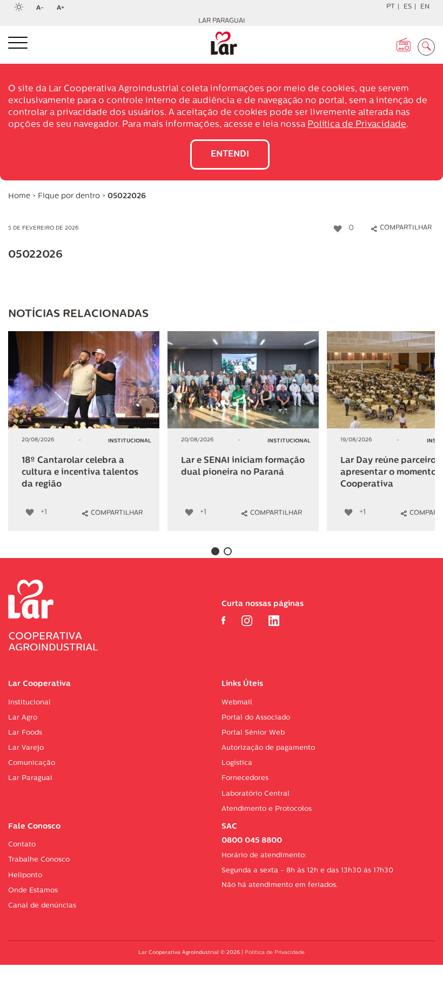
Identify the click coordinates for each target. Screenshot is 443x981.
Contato (22, 844)
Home (19, 196)
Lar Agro (22, 717)
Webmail (237, 702)
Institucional (29, 702)
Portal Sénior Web (253, 732)
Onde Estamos (33, 890)
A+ (64, 8)
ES (408, 7)
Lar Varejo (26, 747)
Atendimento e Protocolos (267, 808)
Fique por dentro (69, 196)
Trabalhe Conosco (39, 859)
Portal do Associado (256, 717)
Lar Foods (25, 732)
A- (43, 8)
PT (390, 7)
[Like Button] (338, 228)
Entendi (230, 154)
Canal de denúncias (42, 905)
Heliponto (25, 875)
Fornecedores (245, 778)
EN (424, 7)
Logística (237, 763)
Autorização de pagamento (268, 747)
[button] (215, 551)
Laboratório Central (256, 793)
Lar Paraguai (221, 21)
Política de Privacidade (356, 124)
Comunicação (31, 763)
